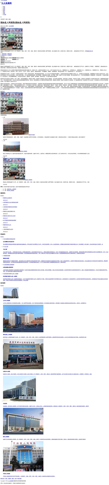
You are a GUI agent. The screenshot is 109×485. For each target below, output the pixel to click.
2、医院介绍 (9, 53)
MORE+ (2, 195)
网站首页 (3, 478)
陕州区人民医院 (23, 151)
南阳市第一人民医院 (11, 189)
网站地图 (19, 478)
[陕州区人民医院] (11, 151)
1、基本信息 (3, 53)
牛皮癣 (4, 14)
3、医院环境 (3, 55)
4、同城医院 (9, 55)
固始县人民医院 (28, 179)
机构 (10, 19)
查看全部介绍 (90, 51)
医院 (4, 10)
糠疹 (13, 478)
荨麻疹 (9, 478)
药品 (4, 9)
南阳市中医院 (32, 134)
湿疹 (6, 478)
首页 (4, 6)
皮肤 (4, 13)
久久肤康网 (11, 26)
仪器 (4, 7)
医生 (4, 11)
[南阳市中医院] (16, 134)
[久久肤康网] (1, 17)
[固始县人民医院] (14, 179)
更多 (6, 115)
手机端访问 (3, 27)
